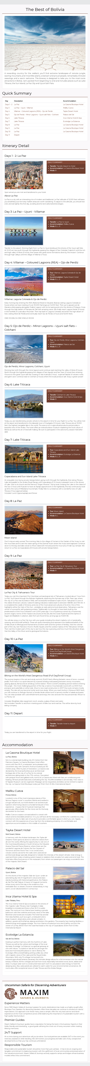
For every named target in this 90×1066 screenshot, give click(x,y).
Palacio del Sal (68, 115)
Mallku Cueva (68, 108)
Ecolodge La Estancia (71, 121)
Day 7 (7, 121)
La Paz (16, 104)
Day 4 (7, 111)
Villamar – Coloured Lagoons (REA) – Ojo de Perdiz (33, 111)
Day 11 (7, 135)
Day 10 (7, 132)
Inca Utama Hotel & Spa (72, 118)
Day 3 (7, 108)
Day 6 (7, 118)
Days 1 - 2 (8, 104)
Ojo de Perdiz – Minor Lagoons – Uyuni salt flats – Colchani (36, 115)
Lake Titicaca (19, 118)
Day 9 (7, 128)
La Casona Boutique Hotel (73, 104)
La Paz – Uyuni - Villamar (23, 108)
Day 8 (7, 125)
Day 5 (7, 115)
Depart (16, 135)
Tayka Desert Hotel (70, 111)
